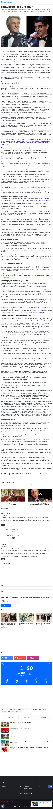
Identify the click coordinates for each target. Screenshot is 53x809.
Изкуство (29, 709)
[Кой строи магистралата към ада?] (26, 617)
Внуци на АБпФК (36, 328)
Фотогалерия (18, 711)
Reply (3, 525)
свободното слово (41, 200)
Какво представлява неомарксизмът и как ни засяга (23, 735)
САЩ (9, 711)
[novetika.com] (7, 2)
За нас (40, 806)
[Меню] (51, 2)
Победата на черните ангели (43, 623)
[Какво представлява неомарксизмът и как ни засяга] (5, 736)
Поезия (44, 709)
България (10, 709)
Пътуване (4, 711)
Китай (40, 709)
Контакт (50, 806)
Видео (15, 709)
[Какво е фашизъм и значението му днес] (5, 730)
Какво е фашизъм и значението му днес (20, 728)
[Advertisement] (26, 640)
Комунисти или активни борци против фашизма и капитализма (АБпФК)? (29, 747)
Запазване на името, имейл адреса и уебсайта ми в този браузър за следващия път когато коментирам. (26, 597)
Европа (19, 709)
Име (2, 585)
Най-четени (10, 717)
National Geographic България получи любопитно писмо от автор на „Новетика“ (8, 625)
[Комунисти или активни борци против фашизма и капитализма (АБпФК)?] (5, 749)
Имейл (3, 591)
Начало (26, 806)
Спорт (13, 711)
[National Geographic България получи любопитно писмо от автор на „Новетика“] (9, 617)
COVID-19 (4, 709)
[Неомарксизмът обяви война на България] (5, 724)
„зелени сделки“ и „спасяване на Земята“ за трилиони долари (26, 312)
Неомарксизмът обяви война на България (21, 722)
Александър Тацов (6, 13)
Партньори (44, 806)
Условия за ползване (33, 806)
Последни (26, 717)
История (35, 709)
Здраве (24, 709)
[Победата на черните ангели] (44, 617)
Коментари (43, 717)
